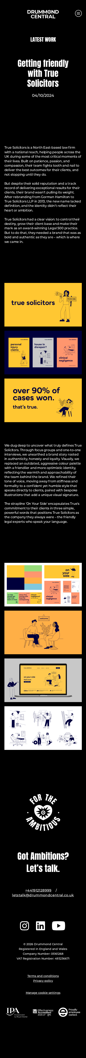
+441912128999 (38, 890)
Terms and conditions (43, 976)
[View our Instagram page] (24, 925)
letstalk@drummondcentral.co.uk (43, 895)
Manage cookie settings (43, 993)
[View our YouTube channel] (59, 925)
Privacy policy (43, 981)
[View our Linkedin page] (40, 925)
